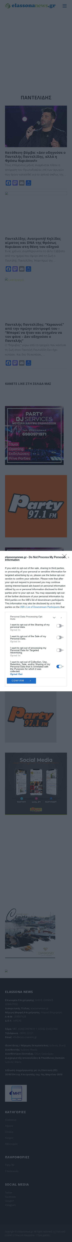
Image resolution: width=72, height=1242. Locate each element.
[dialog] (36, 621)
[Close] (65, 557)
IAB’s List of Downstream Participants (40, 607)
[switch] (59, 625)
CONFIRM (18, 680)
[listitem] (36, 617)
